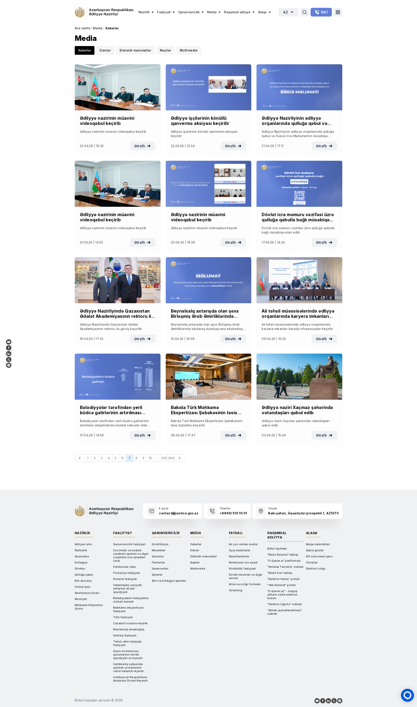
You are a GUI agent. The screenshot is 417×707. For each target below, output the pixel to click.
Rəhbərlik (81, 550)
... (157, 458)
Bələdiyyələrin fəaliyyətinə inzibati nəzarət (130, 599)
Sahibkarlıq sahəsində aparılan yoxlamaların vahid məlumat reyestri (128, 667)
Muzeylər (81, 599)
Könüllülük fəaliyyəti (242, 568)
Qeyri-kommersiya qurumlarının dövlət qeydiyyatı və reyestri (128, 654)
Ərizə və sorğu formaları (245, 584)
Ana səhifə (82, 28)
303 (164, 458)
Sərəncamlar (160, 568)
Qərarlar (157, 574)
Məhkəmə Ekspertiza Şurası (89, 606)
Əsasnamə (82, 556)
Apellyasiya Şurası (87, 592)
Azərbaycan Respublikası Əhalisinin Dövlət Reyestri (130, 679)
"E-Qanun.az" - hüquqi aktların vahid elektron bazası (282, 594)
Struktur (80, 568)
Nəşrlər (165, 50)
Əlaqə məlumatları (318, 544)
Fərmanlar (158, 562)
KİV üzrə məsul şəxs (319, 556)
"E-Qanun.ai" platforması (284, 560)
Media (97, 28)
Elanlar (105, 50)
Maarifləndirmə (239, 556)
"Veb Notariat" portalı (281, 585)
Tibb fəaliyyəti (123, 617)
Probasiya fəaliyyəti (126, 573)
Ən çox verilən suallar (243, 544)
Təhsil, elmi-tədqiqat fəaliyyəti (127, 643)
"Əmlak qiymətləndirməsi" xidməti (284, 612)
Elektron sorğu (316, 568)
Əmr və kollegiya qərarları (169, 580)
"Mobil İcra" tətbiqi (279, 573)
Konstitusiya (160, 544)
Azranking (235, 590)
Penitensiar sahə (124, 566)
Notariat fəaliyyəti (125, 579)
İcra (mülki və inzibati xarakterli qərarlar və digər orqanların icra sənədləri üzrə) (130, 555)
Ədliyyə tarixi (83, 544)
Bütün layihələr (277, 548)
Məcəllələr (158, 550)
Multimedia (189, 50)
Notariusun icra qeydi (243, 562)
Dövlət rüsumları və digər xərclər (245, 576)
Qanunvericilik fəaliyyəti (129, 544)
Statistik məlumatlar (135, 50)
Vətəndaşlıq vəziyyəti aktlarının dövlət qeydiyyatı (127, 588)
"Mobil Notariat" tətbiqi (282, 554)
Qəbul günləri (315, 550)
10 (150, 458)
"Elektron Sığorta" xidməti (284, 604)
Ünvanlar (312, 562)
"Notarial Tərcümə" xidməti (285, 566)
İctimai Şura (82, 586)
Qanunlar (158, 556)
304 (171, 458)
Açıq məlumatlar (239, 550)
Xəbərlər (112, 28)
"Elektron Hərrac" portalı (283, 579)
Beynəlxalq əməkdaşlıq (128, 629)
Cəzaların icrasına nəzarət (130, 623)
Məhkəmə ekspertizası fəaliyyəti (128, 609)
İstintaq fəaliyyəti (124, 635)
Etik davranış (83, 580)
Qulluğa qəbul (84, 574)
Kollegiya (81, 562)
